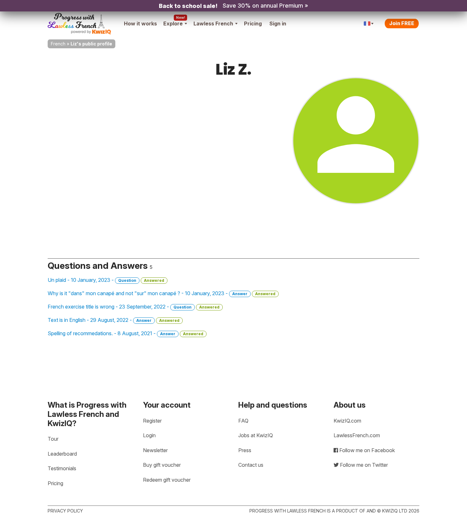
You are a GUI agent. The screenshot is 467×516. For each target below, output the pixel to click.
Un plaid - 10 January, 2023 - (106, 280)
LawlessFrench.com (357, 435)
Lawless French (213, 23)
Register (152, 421)
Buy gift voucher (162, 465)
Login (149, 435)
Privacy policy (65, 510)
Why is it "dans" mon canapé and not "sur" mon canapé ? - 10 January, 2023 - (161, 293)
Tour (53, 439)
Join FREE (401, 23)
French (58, 43)
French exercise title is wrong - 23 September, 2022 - (134, 306)
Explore (173, 23)
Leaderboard (62, 454)
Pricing (253, 23)
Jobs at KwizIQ (255, 435)
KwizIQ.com (347, 421)
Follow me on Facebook (366, 450)
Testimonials (62, 468)
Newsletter (155, 450)
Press (244, 450)
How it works (140, 23)
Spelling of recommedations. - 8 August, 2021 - (125, 333)
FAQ (243, 421)
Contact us (250, 465)
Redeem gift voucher (167, 480)
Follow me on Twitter (363, 465)
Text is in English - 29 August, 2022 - (113, 320)
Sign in (277, 23)
